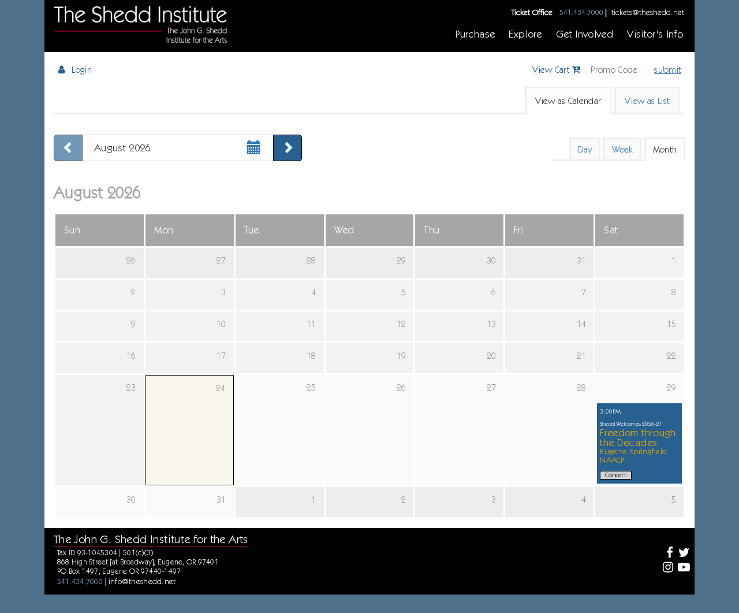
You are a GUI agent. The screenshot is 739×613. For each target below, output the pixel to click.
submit (667, 69)
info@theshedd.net (142, 581)
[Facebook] (666, 554)
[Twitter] (682, 554)
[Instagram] (666, 568)
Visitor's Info (655, 34)
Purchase (475, 34)
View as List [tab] (647, 100)
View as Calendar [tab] (568, 100)
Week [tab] (622, 149)
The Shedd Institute (140, 24)
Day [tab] (585, 149)
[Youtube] (682, 568)
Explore (525, 34)
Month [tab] (665, 149)
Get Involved (584, 34)
